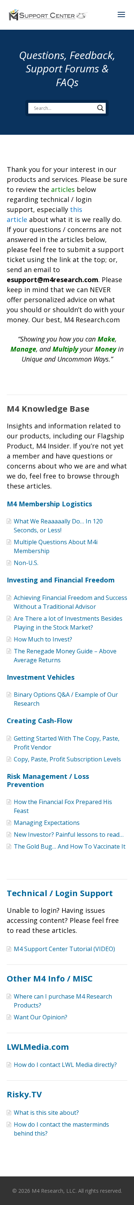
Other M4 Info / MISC (50, 978)
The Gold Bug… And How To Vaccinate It (69, 846)
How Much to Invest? (43, 639)
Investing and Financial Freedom (61, 579)
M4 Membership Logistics (49, 503)
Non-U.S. (26, 563)
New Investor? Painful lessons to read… (69, 834)
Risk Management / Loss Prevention (48, 780)
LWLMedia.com (38, 1046)
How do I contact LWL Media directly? (65, 1065)
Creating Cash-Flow (39, 720)
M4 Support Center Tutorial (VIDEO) (64, 949)
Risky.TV (24, 1094)
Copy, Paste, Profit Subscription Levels (67, 759)
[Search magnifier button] (100, 108)
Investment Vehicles (40, 677)
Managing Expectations (47, 823)
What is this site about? (46, 1112)
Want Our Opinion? (40, 1017)
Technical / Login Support (60, 892)
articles (63, 189)
